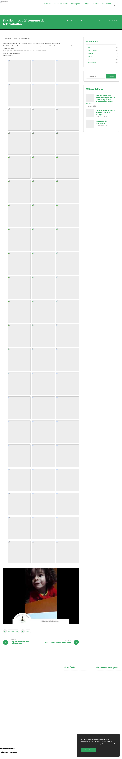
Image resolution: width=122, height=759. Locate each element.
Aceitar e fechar (88, 750)
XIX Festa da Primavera (101, 122)
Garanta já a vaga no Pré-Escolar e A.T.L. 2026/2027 (105, 112)
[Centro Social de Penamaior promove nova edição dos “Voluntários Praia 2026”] (90, 98)
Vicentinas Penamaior (72, 689)
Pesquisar (111, 76)
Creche (90, 53)
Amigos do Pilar (70, 686)
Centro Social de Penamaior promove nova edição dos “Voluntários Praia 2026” (100, 99)
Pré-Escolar (92, 62)
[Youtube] (119, 5)
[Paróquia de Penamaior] (6, 7)
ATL (89, 48)
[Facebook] (115, 5)
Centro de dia (92, 50)
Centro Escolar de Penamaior (75, 692)
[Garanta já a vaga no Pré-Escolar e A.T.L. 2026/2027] (90, 113)
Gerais (28, 631)
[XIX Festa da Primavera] (90, 124)
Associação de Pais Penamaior (75, 695)
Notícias (91, 59)
